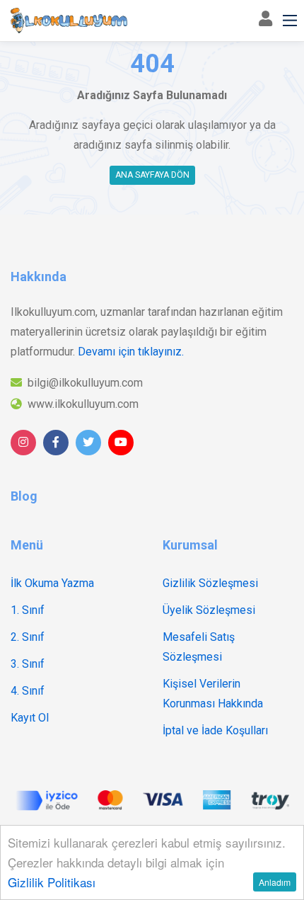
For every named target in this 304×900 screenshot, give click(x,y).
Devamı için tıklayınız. (131, 351)
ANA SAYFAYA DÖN (152, 175)
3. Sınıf (28, 664)
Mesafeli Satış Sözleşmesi (199, 646)
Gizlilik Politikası (51, 882)
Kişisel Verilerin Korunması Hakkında (213, 693)
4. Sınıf (28, 690)
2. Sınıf (28, 637)
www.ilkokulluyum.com (83, 404)
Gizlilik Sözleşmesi (210, 583)
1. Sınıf (28, 610)
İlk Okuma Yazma (52, 583)
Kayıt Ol (30, 717)
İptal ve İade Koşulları (215, 730)
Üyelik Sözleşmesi (209, 610)
